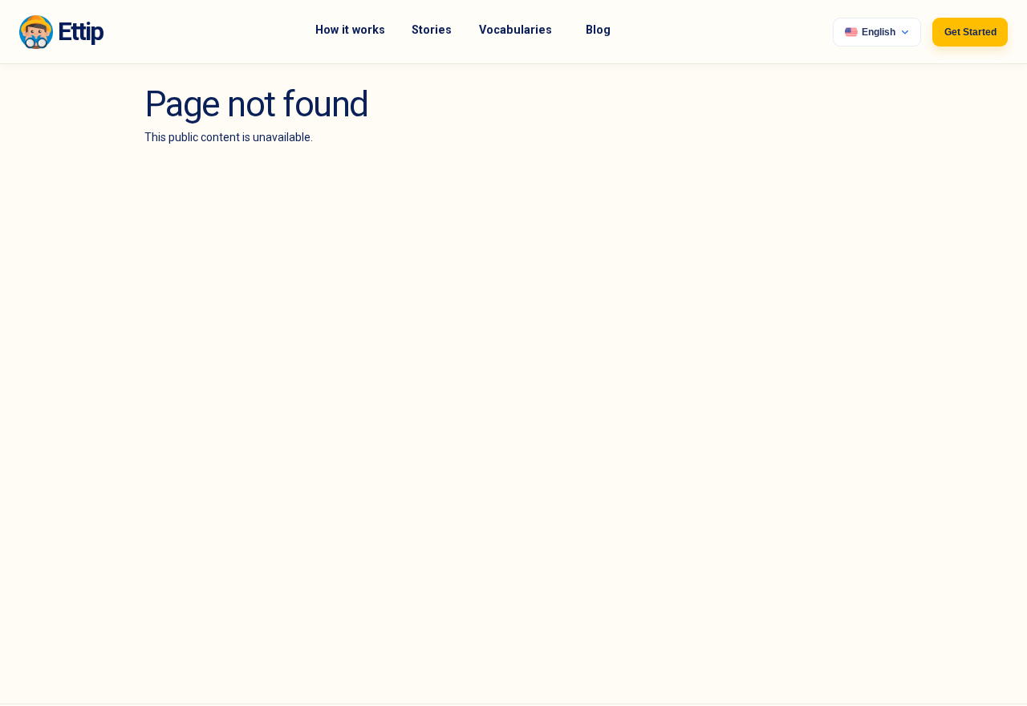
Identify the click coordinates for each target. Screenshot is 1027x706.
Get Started (970, 32)
